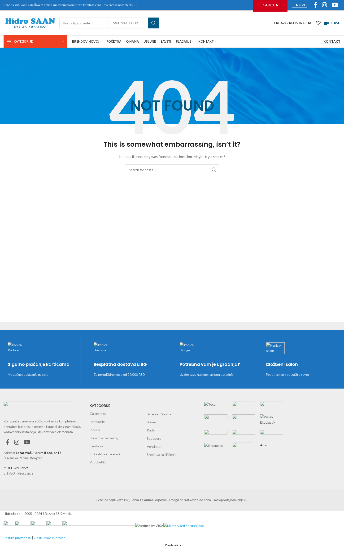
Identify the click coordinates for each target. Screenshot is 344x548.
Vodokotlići (98, 462)
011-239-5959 (17, 468)
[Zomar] (244, 422)
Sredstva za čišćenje (161, 455)
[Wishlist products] (318, 23)
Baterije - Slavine (159, 414)
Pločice (95, 430)
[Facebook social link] (8, 442)
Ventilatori (154, 446)
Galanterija (98, 414)
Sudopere (154, 438)
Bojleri (151, 422)
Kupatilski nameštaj (104, 438)
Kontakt (331, 41)
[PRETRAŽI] (153, 23)
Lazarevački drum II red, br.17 (38, 453)
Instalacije (97, 422)
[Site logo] (30, 23)
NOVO (301, 5)
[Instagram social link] (17, 442)
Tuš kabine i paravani (105, 454)
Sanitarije (96, 446)
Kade (151, 430)
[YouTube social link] (27, 442)
